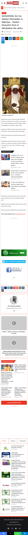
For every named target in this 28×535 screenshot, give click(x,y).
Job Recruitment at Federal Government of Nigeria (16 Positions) (18, 508)
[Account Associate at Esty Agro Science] (6, 448)
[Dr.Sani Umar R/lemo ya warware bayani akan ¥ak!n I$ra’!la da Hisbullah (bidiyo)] (5, 184)
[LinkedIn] (8, 288)
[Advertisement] (14, 61)
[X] (5, 288)
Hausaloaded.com (20, 214)
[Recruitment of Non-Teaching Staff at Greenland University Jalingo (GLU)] (6, 492)
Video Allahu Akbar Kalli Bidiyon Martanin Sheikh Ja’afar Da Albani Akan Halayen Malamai (6, 391)
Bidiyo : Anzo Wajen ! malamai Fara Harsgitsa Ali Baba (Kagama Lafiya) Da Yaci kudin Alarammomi (21, 391)
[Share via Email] (23, 288)
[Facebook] (2, 288)
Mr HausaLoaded (7, 31)
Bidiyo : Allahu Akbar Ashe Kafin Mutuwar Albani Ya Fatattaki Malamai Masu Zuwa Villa (20, 368)
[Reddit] (17, 288)
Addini (4, 13)
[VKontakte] (20, 288)
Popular (13, 441)
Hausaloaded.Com (14, 522)
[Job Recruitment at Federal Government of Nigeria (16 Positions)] (6, 509)
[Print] (2, 290)
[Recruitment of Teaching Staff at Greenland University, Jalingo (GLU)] (6, 501)
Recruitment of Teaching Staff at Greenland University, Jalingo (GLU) (18, 501)
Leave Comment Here (14, 402)
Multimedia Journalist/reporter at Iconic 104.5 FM (17, 454)
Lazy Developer (17, 524)
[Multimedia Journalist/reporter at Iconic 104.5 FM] (6, 455)
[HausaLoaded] (13, 3)
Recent (4, 441)
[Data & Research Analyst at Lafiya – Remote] (6, 485)
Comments (23, 441)
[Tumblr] (11, 288)
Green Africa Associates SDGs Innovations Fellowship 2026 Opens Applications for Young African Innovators (18, 476)
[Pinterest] (14, 288)
